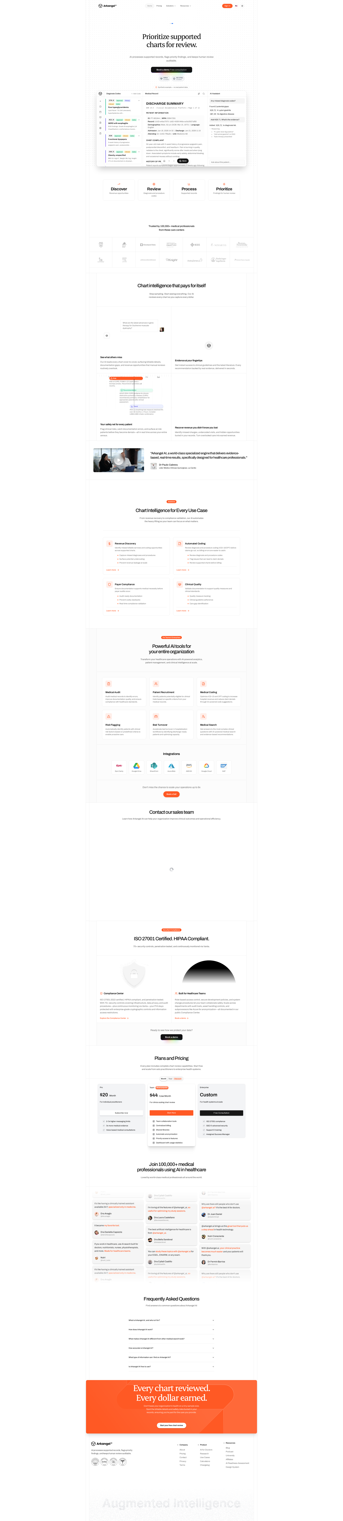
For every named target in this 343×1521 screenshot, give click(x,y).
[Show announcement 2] (172, 23)
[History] (100, 106)
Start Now (171, 1113)
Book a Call (171, 794)
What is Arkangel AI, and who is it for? (144, 1320)
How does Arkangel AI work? (141, 1330)
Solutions (170, 6)
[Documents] (100, 122)
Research (204, 1454)
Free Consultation (221, 1113)
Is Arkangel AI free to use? (140, 1367)
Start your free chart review (171, 1425)
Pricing (159, 6)
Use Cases (205, 1457)
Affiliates (229, 1459)
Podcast (229, 1452)
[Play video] (118, 460)
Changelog (205, 1465)
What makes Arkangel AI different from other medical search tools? (156, 1339)
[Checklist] (100, 133)
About (182, 1450)
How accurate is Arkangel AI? (141, 1348)
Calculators (205, 1461)
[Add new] (100, 101)
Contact (183, 1457)
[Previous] (169, 161)
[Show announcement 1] (170, 23)
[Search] (204, 94)
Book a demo (180, 1018)
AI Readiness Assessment (237, 1463)
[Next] (174, 161)
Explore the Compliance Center (113, 1018)
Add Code (137, 94)
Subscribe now (121, 1113)
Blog (228, 1448)
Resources (184, 6)
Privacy (183, 1461)
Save (184, 161)
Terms (182, 1465)
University (230, 1455)
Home (149, 6)
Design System (232, 1467)
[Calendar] (100, 112)
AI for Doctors (206, 1450)
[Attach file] (199, 94)
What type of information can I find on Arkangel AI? (150, 1357)
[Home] (164, 161)
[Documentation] (100, 117)
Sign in (227, 6)
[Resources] (100, 128)
